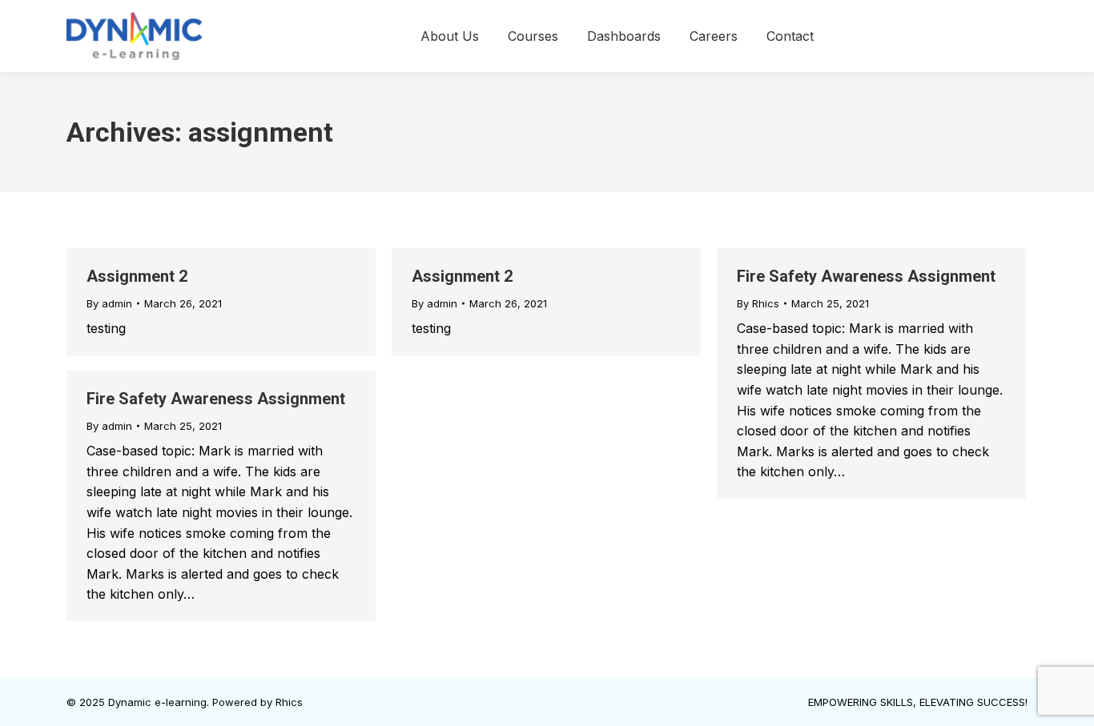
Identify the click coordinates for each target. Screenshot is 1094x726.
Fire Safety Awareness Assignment (866, 276)
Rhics (289, 702)
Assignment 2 (136, 276)
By (109, 303)
